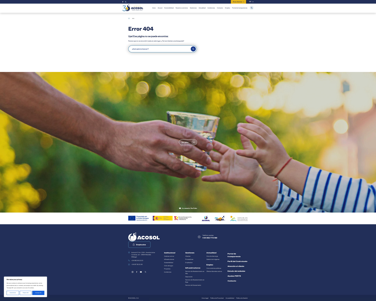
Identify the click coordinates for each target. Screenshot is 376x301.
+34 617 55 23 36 (136, 264)
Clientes (187, 256)
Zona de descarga (212, 256)
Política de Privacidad (217, 298)
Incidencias (211, 8)
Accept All (38, 293)
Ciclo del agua (168, 266)
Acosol (160, 8)
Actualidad (202, 8)
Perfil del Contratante (237, 262)
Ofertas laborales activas (214, 271)
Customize (13, 293)
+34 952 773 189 (209, 238)
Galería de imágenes (212, 259)
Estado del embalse (236, 271)
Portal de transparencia (239, 8)
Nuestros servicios (182, 8)
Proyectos (167, 269)
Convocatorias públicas (213, 268)
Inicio (154, 8)
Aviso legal (205, 298)
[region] (25, 287)
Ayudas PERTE (234, 276)
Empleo (227, 8)
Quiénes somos (169, 256)
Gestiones (193, 8)
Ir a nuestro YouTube (189, 208)
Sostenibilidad (169, 8)
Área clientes (237, 2)
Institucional (169, 253)
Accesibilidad (230, 298)
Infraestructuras (169, 259)
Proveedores (189, 259)
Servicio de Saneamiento (193, 285)
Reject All (25, 293)
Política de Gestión (242, 298)
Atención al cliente (236, 267)
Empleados (141, 245)
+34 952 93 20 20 (137, 261)
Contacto (220, 8)
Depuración (189, 277)
